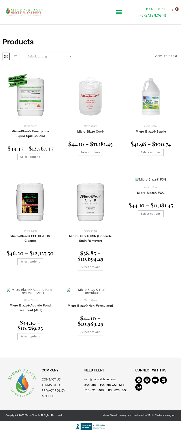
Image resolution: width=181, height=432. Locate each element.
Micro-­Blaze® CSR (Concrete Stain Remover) (90, 238)
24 (170, 56)
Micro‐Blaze (30, 126)
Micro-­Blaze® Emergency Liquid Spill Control (30, 133)
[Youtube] (155, 380)
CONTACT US (51, 379)
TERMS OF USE (52, 385)
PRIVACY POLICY (53, 390)
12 (165, 56)
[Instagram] (147, 380)
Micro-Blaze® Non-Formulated (90, 305)
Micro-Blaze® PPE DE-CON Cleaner (30, 238)
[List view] (15, 56)
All (176, 56)
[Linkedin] (163, 380)
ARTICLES (48, 396)
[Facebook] (138, 380)
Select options (30, 156)
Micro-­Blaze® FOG (151, 192)
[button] (119, 12)
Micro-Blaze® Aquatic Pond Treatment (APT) (30, 308)
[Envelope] (138, 387)
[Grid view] (6, 56)
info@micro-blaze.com (100, 379)
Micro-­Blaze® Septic (151, 131)
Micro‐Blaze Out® (90, 131)
